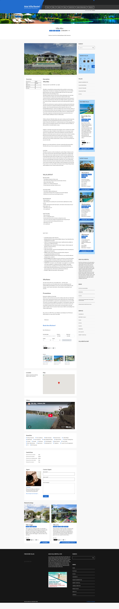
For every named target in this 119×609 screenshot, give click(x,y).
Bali (54, 30)
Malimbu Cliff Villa (57, 361)
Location (85, 59)
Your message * (46, 482)
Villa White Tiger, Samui (47, 361)
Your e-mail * (45, 477)
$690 (85, 149)
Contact (74, 594)
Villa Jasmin (67, 361)
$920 (68, 542)
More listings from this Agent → (32, 493)
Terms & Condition (76, 585)
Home (47, 7)
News (65, 7)
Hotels (59, 7)
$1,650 (86, 220)
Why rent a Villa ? (82, 317)
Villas (53, 7)
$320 (86, 189)
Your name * (45, 471)
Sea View (55, 526)
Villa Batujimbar (85, 204)
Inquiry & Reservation (81, 7)
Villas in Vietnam (82, 91)
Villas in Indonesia (82, 85)
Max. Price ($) (88, 66)
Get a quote (81, 331)
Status (89, 59)
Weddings (81, 292)
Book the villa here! (49, 325)
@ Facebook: (28, 561)
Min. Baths (85, 66)
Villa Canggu (29, 525)
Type (92, 58)
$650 (86, 251)
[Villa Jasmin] (69, 358)
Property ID (81, 59)
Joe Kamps (28, 487)
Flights (80, 295)
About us (91, 7)
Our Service (81, 314)
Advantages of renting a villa (85, 304)
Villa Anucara (85, 234)
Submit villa (71, 7)
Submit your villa (82, 334)
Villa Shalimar (85, 172)
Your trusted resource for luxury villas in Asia (86, 300)
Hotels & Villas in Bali (83, 288)
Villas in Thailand (82, 88)
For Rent (58, 30)
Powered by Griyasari (91, 601)
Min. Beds (81, 66)
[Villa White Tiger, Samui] (48, 358)
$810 (44, 542)
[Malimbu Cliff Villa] (59, 358)
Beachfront (84, 119)
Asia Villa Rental (32, 6)
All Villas (74, 570)
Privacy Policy (76, 588)
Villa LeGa (56, 525)
